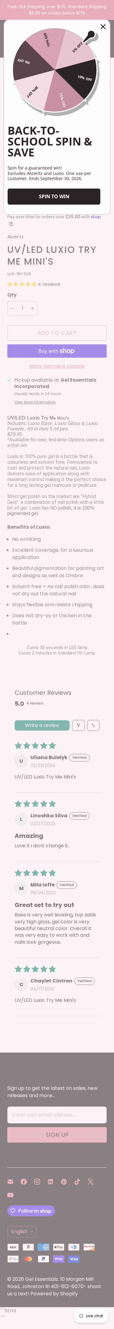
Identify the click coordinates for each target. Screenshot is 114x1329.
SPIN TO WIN (54, 196)
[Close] (103, 26)
